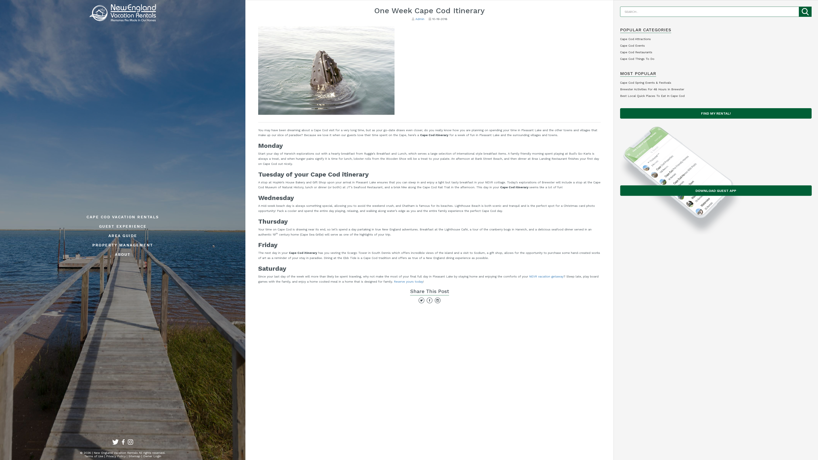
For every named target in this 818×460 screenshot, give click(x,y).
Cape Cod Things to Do (637, 58)
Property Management (122, 245)
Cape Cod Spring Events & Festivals (645, 82)
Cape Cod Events (632, 45)
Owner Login (152, 456)
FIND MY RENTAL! (716, 113)
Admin (419, 19)
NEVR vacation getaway (546, 276)
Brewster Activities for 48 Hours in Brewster (652, 89)
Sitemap (134, 456)
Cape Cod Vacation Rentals (122, 217)
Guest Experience (123, 226)
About (123, 254)
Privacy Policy (116, 456)
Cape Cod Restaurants (636, 52)
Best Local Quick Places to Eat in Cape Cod (652, 96)
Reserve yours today (408, 281)
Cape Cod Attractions (635, 39)
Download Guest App (716, 191)
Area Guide (122, 235)
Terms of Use (93, 456)
